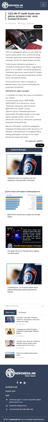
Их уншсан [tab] (22, 312)
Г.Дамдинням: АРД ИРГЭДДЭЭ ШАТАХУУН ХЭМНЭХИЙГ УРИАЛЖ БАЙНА (27, 331)
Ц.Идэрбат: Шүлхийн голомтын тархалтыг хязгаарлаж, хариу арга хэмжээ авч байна (28, 319)
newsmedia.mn (15, 419)
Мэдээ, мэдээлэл (27, 23)
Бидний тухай (10, 391)
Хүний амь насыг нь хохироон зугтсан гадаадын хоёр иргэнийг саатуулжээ (22, 179)
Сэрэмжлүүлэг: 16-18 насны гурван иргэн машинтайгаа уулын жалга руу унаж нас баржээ (23, 289)
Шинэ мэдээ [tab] (10, 312)
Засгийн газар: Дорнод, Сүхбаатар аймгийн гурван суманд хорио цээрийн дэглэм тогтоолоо (28, 343)
